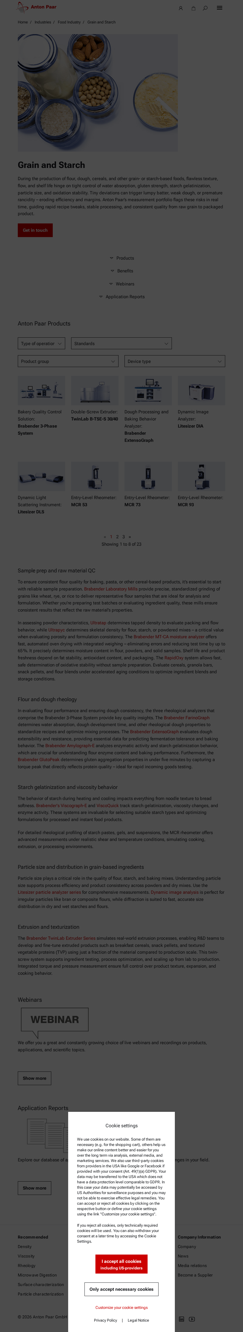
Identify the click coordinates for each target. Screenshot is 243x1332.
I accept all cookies (121, 1264)
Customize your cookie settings (121, 1307)
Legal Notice (138, 1320)
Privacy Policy (105, 1320)
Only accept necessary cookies (121, 1289)
